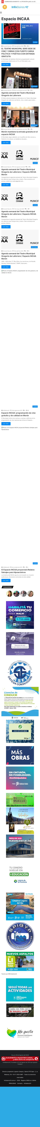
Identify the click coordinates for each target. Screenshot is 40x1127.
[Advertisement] (20, 1106)
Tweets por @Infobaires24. (9, 974)
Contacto (20, 1083)
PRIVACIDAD (12, 1083)
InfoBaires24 (6, 410)
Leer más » (6, 64)
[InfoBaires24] (20, 7)
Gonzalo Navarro (7, 46)
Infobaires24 (27, 1083)
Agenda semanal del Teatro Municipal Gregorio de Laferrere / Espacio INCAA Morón (18, 172)
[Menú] (1, 12)
